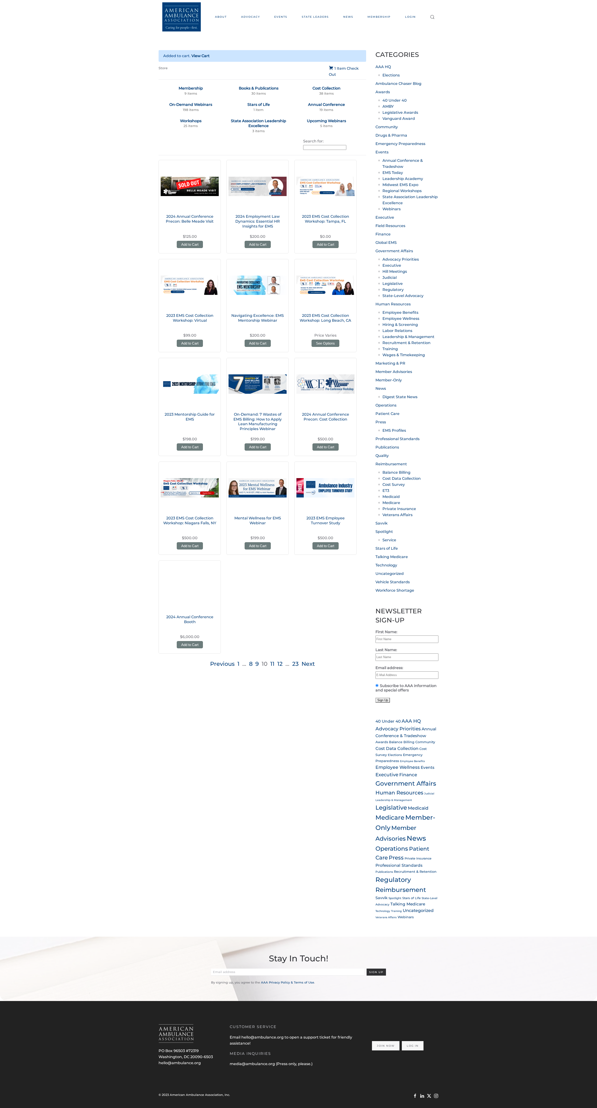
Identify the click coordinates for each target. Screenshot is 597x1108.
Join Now (386, 1045)
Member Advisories (393, 371)
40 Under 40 (394, 100)
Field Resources (390, 226)
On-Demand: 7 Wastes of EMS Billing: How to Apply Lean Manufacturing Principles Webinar (257, 421)
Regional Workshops (402, 191)
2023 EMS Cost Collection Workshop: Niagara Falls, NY (189, 520)
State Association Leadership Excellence (258, 123)
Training (390, 349)
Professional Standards (397, 439)
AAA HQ (383, 67)
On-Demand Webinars (190, 104)
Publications (387, 447)
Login (410, 16)
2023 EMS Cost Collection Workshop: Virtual (189, 318)
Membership (379, 16)
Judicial (389, 277)
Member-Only (388, 380)
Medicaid (391, 496)
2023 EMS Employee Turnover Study (325, 520)
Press (380, 422)
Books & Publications (258, 88)
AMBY (388, 106)
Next (308, 663)
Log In (413, 1045)
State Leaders (315, 16)
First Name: (386, 632)
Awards (382, 92)
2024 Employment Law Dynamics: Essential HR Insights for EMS (257, 221)
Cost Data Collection (401, 478)
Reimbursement (391, 464)
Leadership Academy (402, 178)
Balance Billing (396, 472)
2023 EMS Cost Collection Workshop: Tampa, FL (325, 219)
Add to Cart (189, 244)
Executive (384, 217)
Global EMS (386, 242)
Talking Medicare (391, 557)
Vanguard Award (398, 118)
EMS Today (392, 172)
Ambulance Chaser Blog (398, 83)
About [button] (221, 16)
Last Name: (386, 650)
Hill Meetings (394, 271)
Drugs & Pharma (391, 135)
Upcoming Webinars (326, 121)
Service (389, 540)
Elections (391, 75)
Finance (383, 234)
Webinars (391, 209)
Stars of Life (258, 104)
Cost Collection (326, 88)
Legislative (392, 283)
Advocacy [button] (250, 16)
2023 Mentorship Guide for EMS (190, 416)
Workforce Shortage (394, 590)
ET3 (385, 490)
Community (386, 127)
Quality (382, 455)
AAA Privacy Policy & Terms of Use (287, 982)
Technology (386, 565)
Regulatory (393, 289)
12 (280, 663)
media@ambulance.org (253, 1064)
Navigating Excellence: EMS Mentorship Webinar (257, 318)
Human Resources (393, 304)
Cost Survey (393, 484)
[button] (432, 16)
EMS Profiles (394, 430)
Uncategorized (389, 573)
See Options (325, 343)
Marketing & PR (390, 363)
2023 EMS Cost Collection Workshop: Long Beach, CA (325, 318)
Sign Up (376, 972)
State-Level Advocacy (402, 295)
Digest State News (399, 397)
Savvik (381, 523)
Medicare (391, 502)
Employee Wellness (400, 318)
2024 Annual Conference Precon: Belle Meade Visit (190, 219)
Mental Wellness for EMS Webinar (257, 520)
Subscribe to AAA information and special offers (406, 687)
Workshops (190, 121)
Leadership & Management (408, 337)
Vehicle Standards (392, 582)
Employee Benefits (400, 312)
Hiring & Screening (400, 324)
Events (382, 152)
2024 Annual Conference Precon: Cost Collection (325, 416)
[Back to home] (182, 16)
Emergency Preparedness (400, 144)
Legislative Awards (400, 112)
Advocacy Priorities (400, 259)
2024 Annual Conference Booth (189, 619)
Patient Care (387, 413)
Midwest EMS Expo (400, 185)
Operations (385, 405)
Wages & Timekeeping (403, 355)
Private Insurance (399, 509)
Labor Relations (397, 330)
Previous (222, 663)
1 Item (340, 68)
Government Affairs (394, 251)
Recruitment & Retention (406, 343)
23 (295, 663)
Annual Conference (326, 104)
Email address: (389, 668)
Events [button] (280, 16)
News (348, 16)
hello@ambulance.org (180, 1063)
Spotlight (384, 531)
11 (272, 663)
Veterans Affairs (397, 515)
